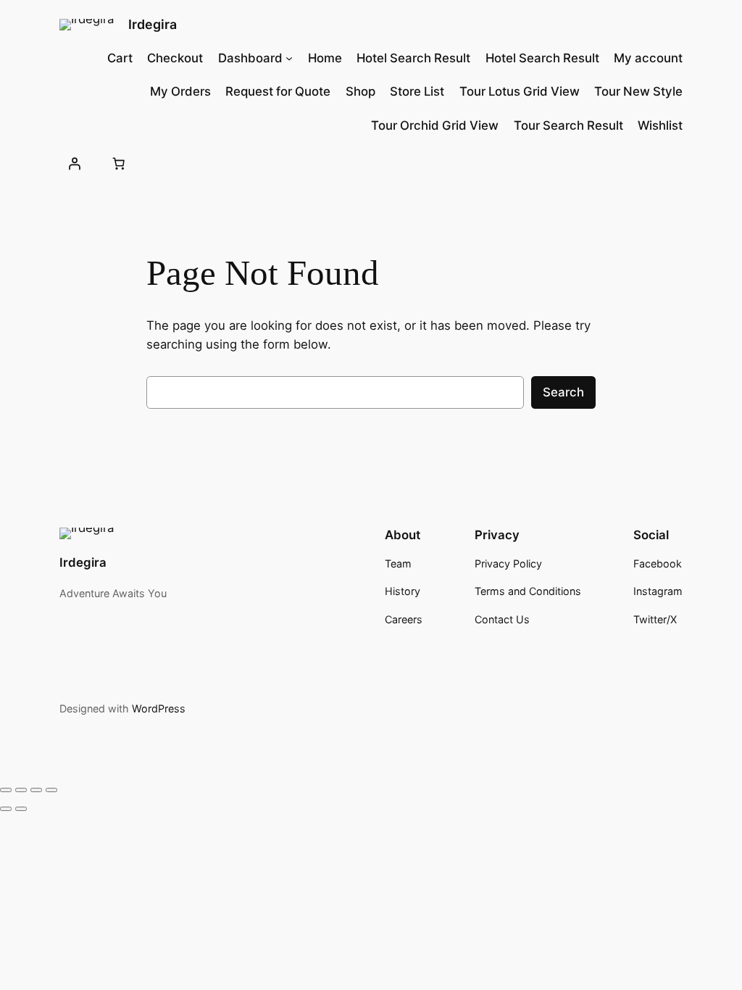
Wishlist (660, 125)
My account (648, 58)
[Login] (74, 164)
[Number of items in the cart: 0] (119, 164)
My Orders (180, 91)
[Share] (36, 790)
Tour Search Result (568, 125)
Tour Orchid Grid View (435, 125)
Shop (360, 91)
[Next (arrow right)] (21, 809)
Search (563, 392)
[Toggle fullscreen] (21, 790)
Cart (120, 58)
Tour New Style (638, 91)
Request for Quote (277, 91)
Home (325, 58)
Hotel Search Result (413, 58)
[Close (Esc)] (51, 790)
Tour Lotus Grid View (519, 91)
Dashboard (250, 58)
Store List (417, 91)
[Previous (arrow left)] (6, 809)
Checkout (175, 58)
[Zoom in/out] (6, 790)
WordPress (159, 708)
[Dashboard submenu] (289, 58)
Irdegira (152, 24)
